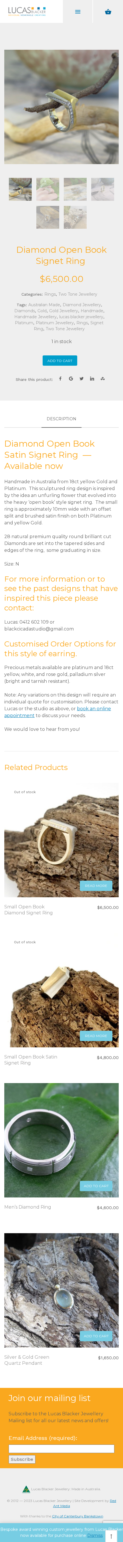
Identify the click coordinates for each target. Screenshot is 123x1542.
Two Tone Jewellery (77, 294)
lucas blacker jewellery (81, 316)
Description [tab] (61, 418)
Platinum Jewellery (55, 322)
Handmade (92, 310)
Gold (42, 310)
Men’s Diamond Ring (27, 1207)
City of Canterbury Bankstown (77, 1516)
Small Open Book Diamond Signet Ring (29, 910)
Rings (50, 294)
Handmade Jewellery (35, 316)
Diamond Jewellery (82, 304)
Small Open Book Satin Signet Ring (30, 1060)
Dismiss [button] (95, 1535)
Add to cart (59, 361)
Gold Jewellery (63, 310)
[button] (96, 1186)
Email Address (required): (43, 1437)
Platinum (24, 322)
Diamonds (24, 310)
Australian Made (44, 304)
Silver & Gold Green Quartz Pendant (26, 1360)
